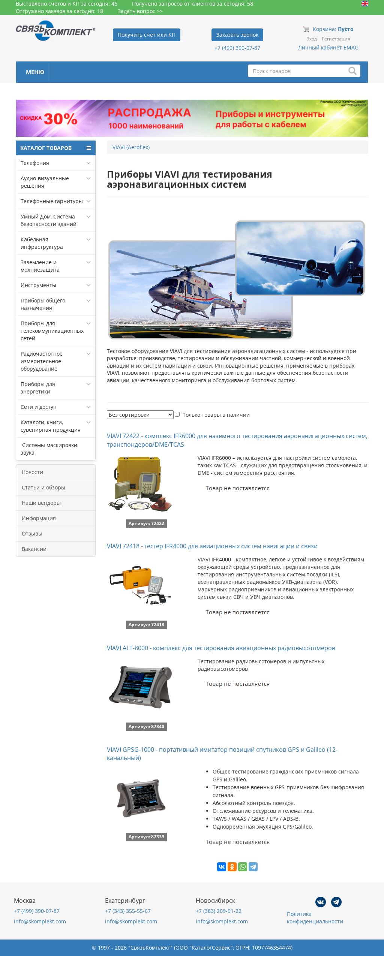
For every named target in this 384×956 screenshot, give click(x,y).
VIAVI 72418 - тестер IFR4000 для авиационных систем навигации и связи (212, 546)
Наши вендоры (41, 502)
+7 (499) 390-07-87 (237, 47)
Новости (32, 472)
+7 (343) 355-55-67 (128, 910)
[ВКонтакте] (221, 866)
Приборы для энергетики (38, 387)
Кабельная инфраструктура (42, 243)
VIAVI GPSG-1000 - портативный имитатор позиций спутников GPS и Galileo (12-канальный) (222, 753)
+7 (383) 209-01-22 (219, 910)
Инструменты (38, 285)
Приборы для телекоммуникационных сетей (52, 331)
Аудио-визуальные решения (45, 182)
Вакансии (34, 548)
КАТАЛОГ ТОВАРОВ (46, 147)
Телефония (35, 162)
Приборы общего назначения (43, 304)
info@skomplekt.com (40, 921)
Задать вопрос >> (140, 11)
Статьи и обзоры (43, 487)
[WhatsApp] (242, 866)
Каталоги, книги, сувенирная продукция (51, 426)
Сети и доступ (39, 406)
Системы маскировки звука (49, 448)
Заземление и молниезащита (40, 266)
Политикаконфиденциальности (315, 917)
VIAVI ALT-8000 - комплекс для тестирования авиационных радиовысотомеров (221, 648)
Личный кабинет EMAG (328, 47)
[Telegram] (253, 866)
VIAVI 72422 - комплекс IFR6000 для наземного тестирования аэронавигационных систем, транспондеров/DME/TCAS (237, 440)
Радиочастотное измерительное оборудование (42, 361)
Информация (39, 518)
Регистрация (336, 39)
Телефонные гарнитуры (52, 201)
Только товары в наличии (216, 414)
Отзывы (32, 533)
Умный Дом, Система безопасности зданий (48, 220)
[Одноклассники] (232, 866)
